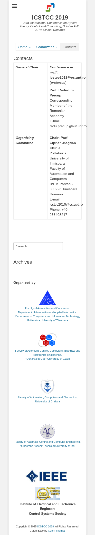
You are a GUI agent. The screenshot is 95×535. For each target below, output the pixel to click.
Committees (46, 47)
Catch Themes (57, 530)
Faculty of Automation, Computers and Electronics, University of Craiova (47, 399)
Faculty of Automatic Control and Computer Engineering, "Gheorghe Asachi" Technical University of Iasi (48, 443)
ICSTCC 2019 (50, 17)
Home (24, 47)
